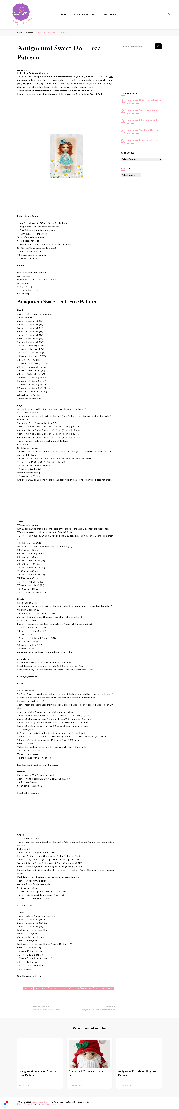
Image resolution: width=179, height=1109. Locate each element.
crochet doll (87, 989)
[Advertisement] (66, 116)
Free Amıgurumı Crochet (84, 15)
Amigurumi (75, 90)
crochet (75, 989)
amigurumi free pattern (77, 94)
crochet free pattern (104, 989)
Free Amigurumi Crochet (41, 1102)
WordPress (45, 1104)
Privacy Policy (111, 15)
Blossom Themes (24, 1104)
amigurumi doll (41, 989)
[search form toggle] (169, 14)
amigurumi (28, 989)
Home (64, 15)
